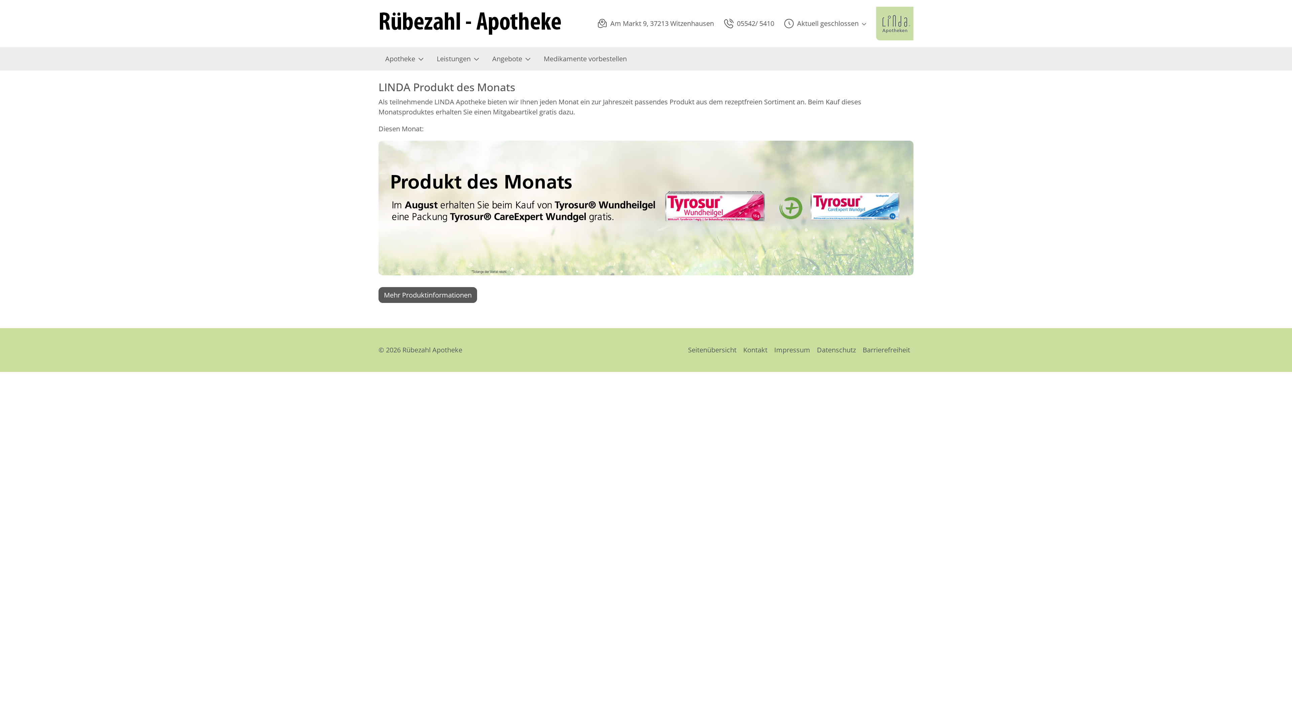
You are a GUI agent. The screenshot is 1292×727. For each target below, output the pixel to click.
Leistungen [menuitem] (454, 58)
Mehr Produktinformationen (428, 295)
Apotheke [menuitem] (400, 58)
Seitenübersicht (712, 349)
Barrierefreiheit (886, 349)
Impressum (792, 349)
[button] (825, 24)
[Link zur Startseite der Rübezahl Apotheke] (471, 23)
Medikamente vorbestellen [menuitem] (585, 58)
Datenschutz (836, 349)
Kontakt (755, 349)
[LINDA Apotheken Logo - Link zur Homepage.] (894, 23)
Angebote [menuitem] (507, 58)
